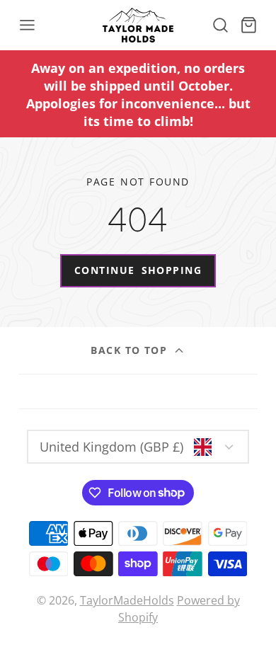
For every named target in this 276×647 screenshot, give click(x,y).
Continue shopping (138, 270)
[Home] (138, 25)
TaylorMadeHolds (127, 600)
